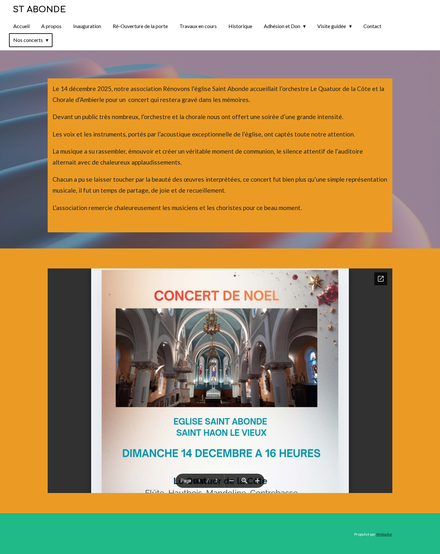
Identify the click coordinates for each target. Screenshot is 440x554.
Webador (384, 534)
